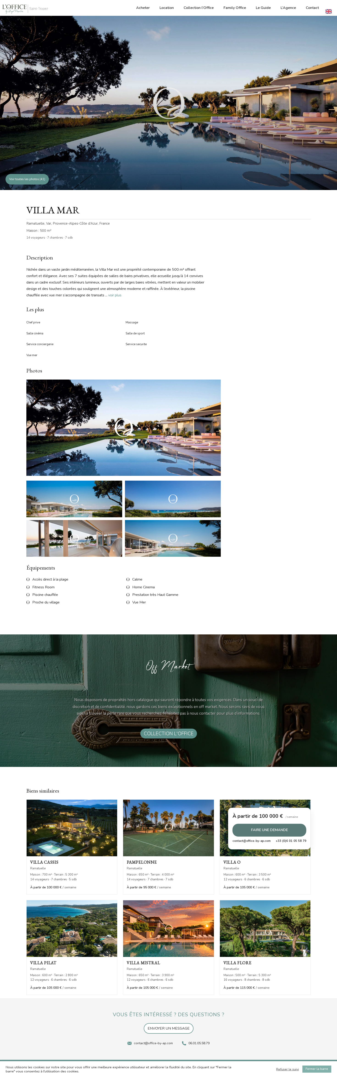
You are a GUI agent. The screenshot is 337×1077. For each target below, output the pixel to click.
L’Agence (288, 7)
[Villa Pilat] (72, 928)
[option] (330, 11)
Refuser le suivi (287, 1069)
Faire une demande (269, 830)
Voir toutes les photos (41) (27, 179)
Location (167, 7)
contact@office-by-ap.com (251, 841)
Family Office (235, 7)
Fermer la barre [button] (317, 1069)
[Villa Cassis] (72, 828)
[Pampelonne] (168, 828)
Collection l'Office (168, 733)
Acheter (143, 7)
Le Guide (263, 7)
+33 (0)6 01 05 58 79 (291, 841)
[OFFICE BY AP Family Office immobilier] (25, 9)
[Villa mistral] (168, 928)
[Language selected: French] (330, 11)
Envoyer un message (169, 1028)
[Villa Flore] (265, 928)
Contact (312, 7)
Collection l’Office (199, 7)
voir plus (115, 295)
